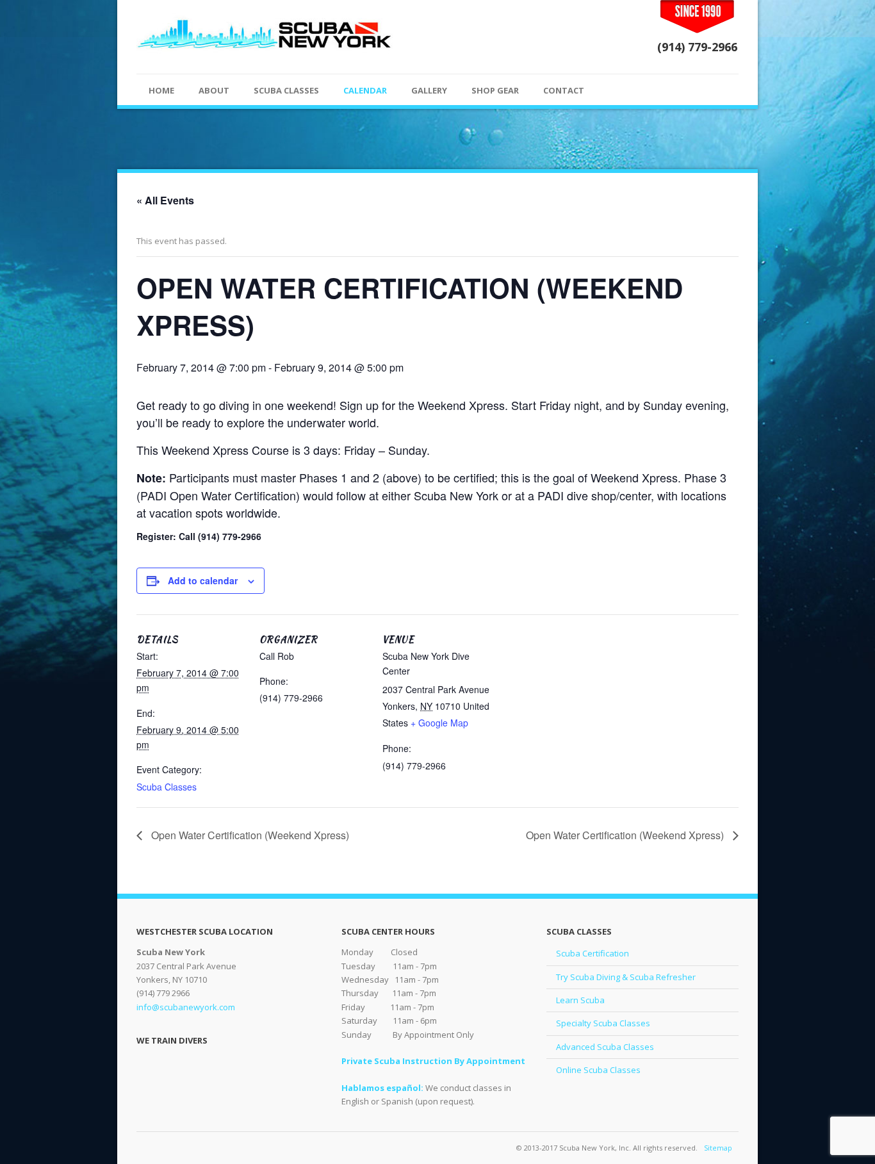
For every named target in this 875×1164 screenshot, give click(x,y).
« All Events (165, 200)
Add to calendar (203, 580)
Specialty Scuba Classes (603, 1023)
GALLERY (429, 90)
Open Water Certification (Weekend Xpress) (249, 835)
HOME (161, 90)
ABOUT (214, 90)
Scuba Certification (592, 953)
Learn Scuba (580, 1000)
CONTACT (563, 90)
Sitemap (718, 1147)
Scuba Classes (166, 786)
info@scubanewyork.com (185, 1007)
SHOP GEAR (495, 90)
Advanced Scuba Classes (605, 1047)
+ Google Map (439, 722)
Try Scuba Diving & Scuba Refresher (626, 977)
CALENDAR (365, 90)
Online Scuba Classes (598, 1070)
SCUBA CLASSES (286, 90)
